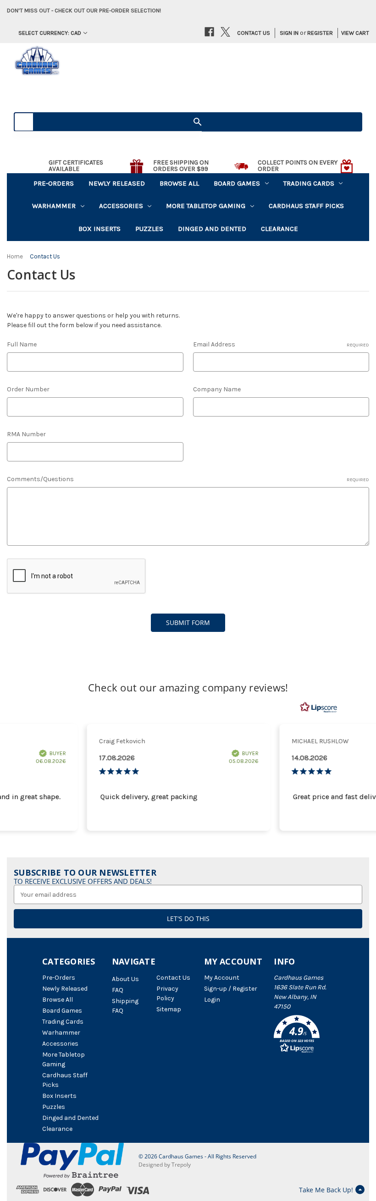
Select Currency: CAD (49, 32)
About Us (125, 979)
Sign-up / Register (230, 989)
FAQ (117, 990)
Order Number (28, 389)
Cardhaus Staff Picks (306, 206)
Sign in (289, 32)
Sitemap (168, 1009)
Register (320, 32)
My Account (221, 978)
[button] (304, 1035)
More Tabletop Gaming (205, 206)
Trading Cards (308, 183)
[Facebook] (209, 32)
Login (212, 1000)
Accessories (121, 206)
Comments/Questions (188, 479)
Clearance (279, 229)
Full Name (22, 344)
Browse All (179, 183)
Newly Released (116, 183)
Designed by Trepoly (164, 1164)
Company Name (217, 389)
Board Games (237, 183)
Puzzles (149, 229)
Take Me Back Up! (326, 1189)
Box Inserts (99, 229)
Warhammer (54, 206)
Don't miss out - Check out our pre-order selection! (84, 10)
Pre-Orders (53, 183)
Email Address (281, 344)
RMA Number (26, 434)
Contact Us (253, 32)
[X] (225, 32)
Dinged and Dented (212, 229)
